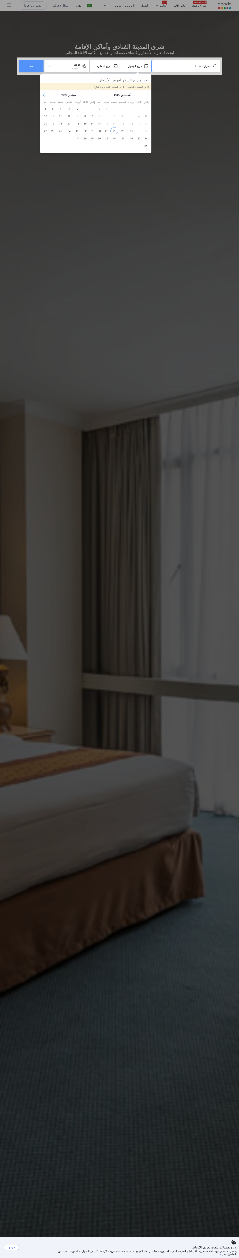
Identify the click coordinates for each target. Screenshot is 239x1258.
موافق (11, 1247)
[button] (148, 94)
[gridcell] (106, 108)
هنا (220, 1254)
